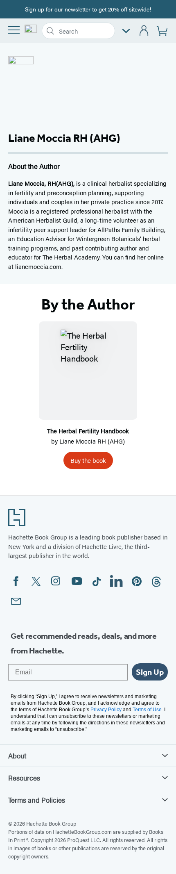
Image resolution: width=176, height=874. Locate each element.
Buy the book (88, 460)
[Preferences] (126, 31)
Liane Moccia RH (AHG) (92, 441)
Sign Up (150, 672)
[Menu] (14, 30)
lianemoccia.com (38, 266)
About (17, 755)
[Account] (144, 31)
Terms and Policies (36, 800)
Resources (24, 778)
